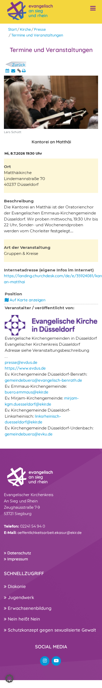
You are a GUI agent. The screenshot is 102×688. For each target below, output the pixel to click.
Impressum (17, 558)
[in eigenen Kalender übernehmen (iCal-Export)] (7, 70)
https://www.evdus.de (25, 368)
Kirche (25, 29)
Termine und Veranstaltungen (37, 35)
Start (12, 29)
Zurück (18, 64)
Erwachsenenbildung (29, 608)
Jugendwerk (20, 597)
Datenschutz (18, 552)
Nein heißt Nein (23, 619)
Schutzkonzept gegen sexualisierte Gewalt (51, 630)
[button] (9, 678)
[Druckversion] (24, 70)
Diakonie (16, 586)
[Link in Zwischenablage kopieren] (19, 70)
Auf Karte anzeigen (27, 299)
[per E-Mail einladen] (13, 70)
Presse (40, 29)
